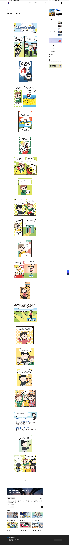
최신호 (25, 2)
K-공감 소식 (49, 0)
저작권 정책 (41, 498)
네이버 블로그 (53, 51)
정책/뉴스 (30, 2)
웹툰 (40, 2)
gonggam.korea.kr (14, 504)
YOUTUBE (52, 48)
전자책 (45, 2)
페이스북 (52, 54)
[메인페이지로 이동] (9, 3)
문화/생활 (35, 2)
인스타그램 (52, 57)
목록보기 (38, 507)
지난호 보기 (52, 0)
